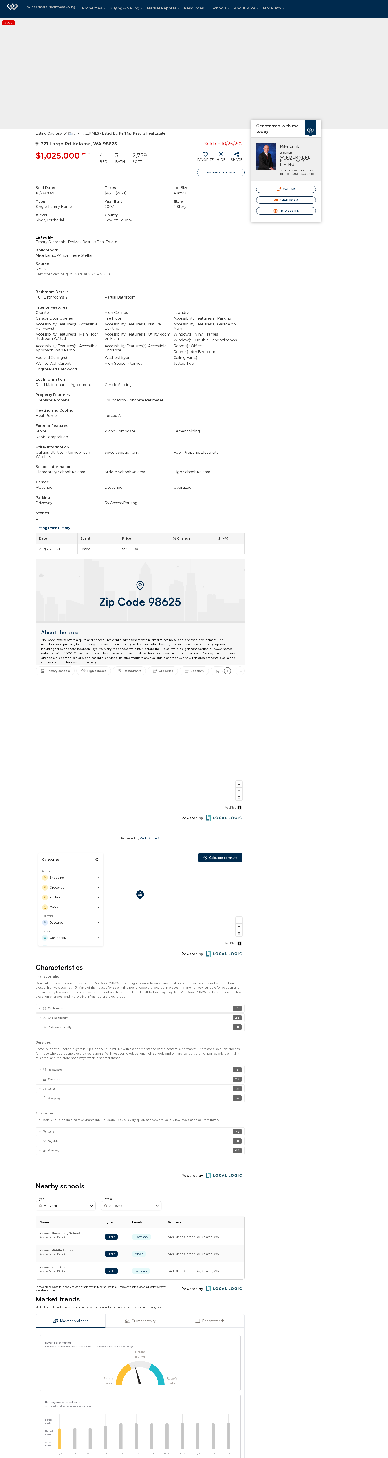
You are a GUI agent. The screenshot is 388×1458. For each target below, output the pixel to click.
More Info (274, 12)
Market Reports (164, 12)
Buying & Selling (127, 12)
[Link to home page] (12, 9)
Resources (196, 12)
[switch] (205, 158)
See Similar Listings (221, 172)
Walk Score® (149, 838)
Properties (94, 12)
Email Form (288, 200)
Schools (221, 12)
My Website (289, 210)
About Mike (247, 12)
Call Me (288, 189)
